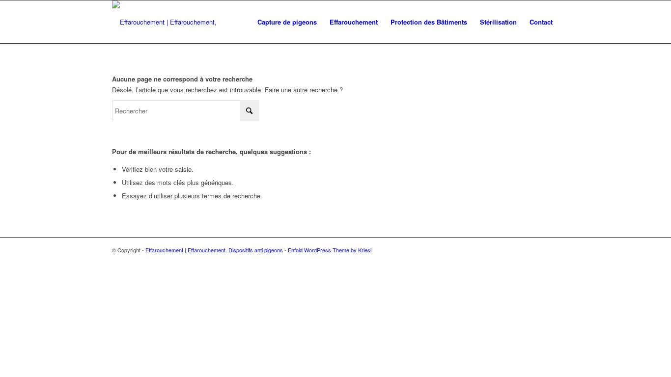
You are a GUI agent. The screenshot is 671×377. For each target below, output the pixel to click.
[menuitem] (287, 22)
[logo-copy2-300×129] (177, 22)
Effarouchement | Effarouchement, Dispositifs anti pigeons (214, 250)
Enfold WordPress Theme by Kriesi (329, 250)
